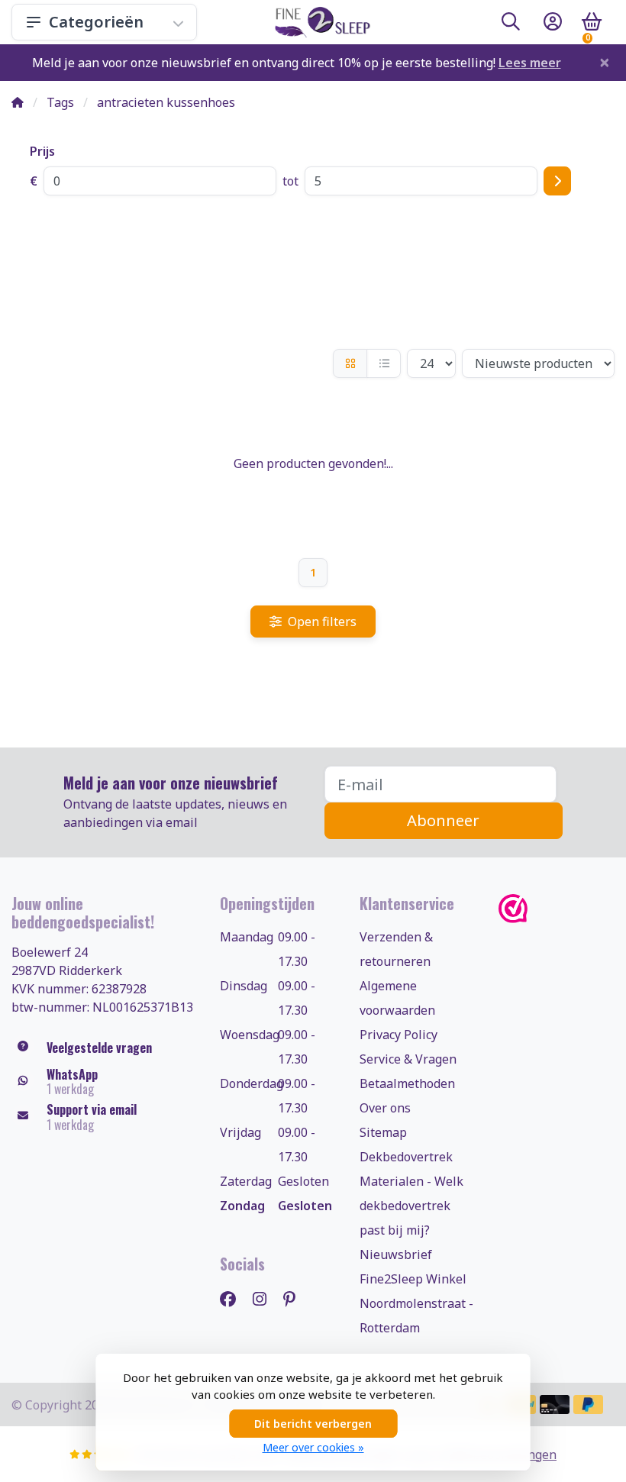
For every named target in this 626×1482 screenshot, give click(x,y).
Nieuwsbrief (396, 1254)
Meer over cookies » (313, 1447)
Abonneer (443, 820)
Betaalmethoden (407, 1083)
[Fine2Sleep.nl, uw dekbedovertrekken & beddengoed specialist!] (319, 22)
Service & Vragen (408, 1059)
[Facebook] (234, 1298)
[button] (510, 24)
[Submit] (557, 180)
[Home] (17, 102)
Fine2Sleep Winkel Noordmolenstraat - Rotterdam (416, 1303)
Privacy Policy (398, 1034)
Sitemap (383, 1132)
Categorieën (96, 21)
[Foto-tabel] (350, 363)
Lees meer (530, 62)
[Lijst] (383, 363)
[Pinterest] (295, 1298)
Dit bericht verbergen (313, 1423)
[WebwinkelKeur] (557, 908)
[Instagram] (266, 1298)
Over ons (385, 1107)
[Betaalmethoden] (555, 1404)
